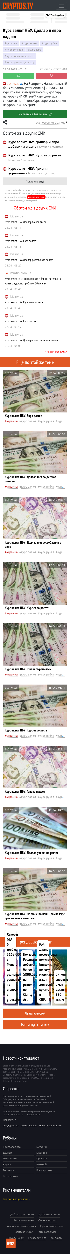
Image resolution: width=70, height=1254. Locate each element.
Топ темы (8, 1170)
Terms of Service (47, 1232)
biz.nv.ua (16, 216)
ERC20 (26, 1071)
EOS (33, 1065)
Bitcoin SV (32, 1074)
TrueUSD (35, 1077)
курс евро (35, 49)
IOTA (26, 1068)
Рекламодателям (23, 1220)
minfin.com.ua (20, 273)
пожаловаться (36, 197)
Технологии (10, 1158)
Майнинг (41, 1152)
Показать (8, 1120)
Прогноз (41, 1158)
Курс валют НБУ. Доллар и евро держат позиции (31, 340)
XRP (41, 1068)
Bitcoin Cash (50, 1068)
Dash (13, 1071)
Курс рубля (50, 43)
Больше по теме (55, 352)
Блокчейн (42, 1164)
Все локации (10, 1176)
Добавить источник (22, 1214)
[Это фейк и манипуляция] (51, 76)
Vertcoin (7, 1074)
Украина (12, 43)
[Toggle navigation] (61, 6)
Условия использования (21, 1226)
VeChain (44, 1071)
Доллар (7, 1152)
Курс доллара (15, 49)
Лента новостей (35, 1013)
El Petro (34, 1068)
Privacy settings (37, 1238)
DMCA (11, 1243)
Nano (24, 1080)
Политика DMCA (23, 1232)
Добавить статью (49, 1214)
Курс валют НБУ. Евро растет (20, 321)
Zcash (20, 1068)
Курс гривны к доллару (20, 62)
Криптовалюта (12, 1147)
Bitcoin (6, 1065)
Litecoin (26, 1065)
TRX (14, 1068)
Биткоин (41, 1147)
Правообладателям (52, 1226)
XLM (37, 1071)
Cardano (42, 1074)
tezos (5, 1077)
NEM (19, 1071)
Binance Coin (19, 1074)
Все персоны (44, 1170)
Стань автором (47, 1220)
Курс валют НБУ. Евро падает (20, 241)
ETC (32, 1071)
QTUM (6, 1080)
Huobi (51, 1074)
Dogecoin (25, 1077)
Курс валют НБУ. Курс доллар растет (25, 302)
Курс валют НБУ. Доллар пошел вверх (25, 222)
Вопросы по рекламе (15, 1199)
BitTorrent (15, 1080)
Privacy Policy (16, 1238)
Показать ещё (35, 181)
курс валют (30, 43)
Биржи (7, 1164)
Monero (7, 1068)
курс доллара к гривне (20, 56)
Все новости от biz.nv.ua (50, 122)
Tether (6, 1071)
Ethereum (16, 1065)
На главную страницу (35, 1024)
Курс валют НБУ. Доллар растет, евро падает (29, 260)
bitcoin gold (47, 1077)
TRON (47, 1065)
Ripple (39, 1065)
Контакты (56, 1238)
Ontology (14, 1077)
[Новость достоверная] (18, 76)
